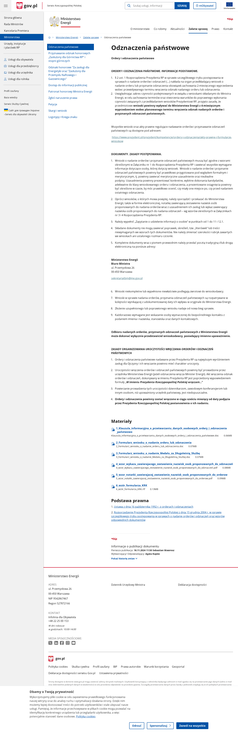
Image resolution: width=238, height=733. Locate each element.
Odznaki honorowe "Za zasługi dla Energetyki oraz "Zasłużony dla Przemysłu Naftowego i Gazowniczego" (68, 73)
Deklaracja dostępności (192, 584)
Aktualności (177, 29)
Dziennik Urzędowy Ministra (128, 584)
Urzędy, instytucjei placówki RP (15, 45)
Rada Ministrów (13, 24)
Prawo (215, 29)
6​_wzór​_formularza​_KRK (137, 487)
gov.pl (60, 659)
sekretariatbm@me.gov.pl (127, 278)
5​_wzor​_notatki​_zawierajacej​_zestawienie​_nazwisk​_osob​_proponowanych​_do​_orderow (171, 476)
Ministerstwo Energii (67, 37)
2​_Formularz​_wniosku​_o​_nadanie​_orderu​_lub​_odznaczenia (156, 444)
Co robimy (160, 29)
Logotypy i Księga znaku (62, 117)
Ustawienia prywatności (113, 673)
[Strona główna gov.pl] (49, 37)
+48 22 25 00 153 (58, 621)
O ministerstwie (140, 29)
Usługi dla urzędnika (20, 72)
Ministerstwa (12, 37)
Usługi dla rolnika (18, 79)
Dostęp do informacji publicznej (67, 85)
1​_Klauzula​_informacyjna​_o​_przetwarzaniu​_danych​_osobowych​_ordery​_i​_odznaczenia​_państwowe (171, 432)
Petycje (52, 104)
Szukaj (182, 5)
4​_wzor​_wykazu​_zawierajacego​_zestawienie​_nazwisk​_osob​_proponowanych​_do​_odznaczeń (174, 465)
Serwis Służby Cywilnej (16, 103)
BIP (115, 666)
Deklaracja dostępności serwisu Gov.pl (71, 673)
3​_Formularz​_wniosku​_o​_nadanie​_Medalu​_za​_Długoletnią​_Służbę (160, 455)
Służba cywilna (80, 666)
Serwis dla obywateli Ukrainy (21, 112)
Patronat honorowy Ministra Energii (70, 91)
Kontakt (228, 29)
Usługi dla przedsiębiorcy (23, 66)
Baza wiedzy (10, 97)
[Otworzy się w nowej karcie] (50, 643)
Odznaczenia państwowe (63, 47)
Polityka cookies (58, 666)
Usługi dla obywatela (20, 59)
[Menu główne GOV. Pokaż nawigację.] (5, 5)
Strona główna (16, 17)
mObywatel (206, 6)
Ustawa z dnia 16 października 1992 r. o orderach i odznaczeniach (153, 506)
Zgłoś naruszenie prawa (62, 98)
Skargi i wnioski (57, 110)
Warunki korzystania (156, 666)
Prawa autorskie (131, 666)
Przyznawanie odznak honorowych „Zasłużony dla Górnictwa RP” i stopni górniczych (69, 57)
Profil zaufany (11, 90)
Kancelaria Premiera (16, 30)
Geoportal (178, 666)
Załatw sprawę (198, 29)
